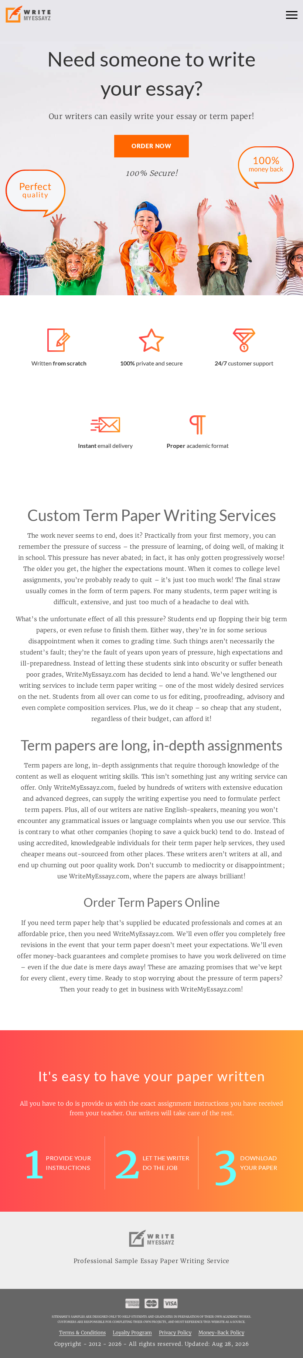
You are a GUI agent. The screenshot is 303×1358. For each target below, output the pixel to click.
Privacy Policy (175, 1333)
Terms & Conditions (82, 1333)
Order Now (151, 145)
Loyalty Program (132, 1333)
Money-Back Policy (221, 1333)
